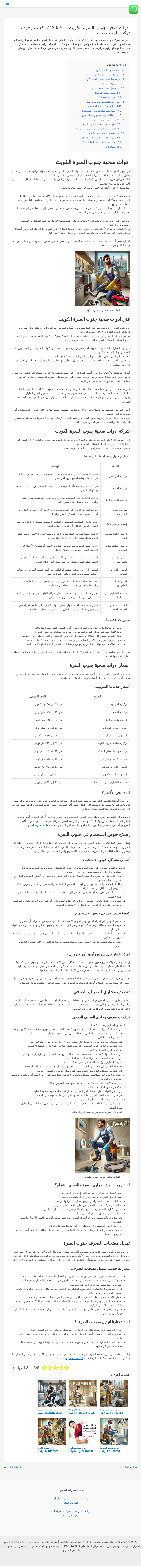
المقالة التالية (12, 1467)
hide (122, 65)
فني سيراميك (70, 1502)
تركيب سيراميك (80, 1498)
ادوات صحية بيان (74, 1358)
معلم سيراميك (61, 1498)
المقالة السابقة (127, 1467)
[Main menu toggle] (7, 3)
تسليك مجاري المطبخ (38, 825)
